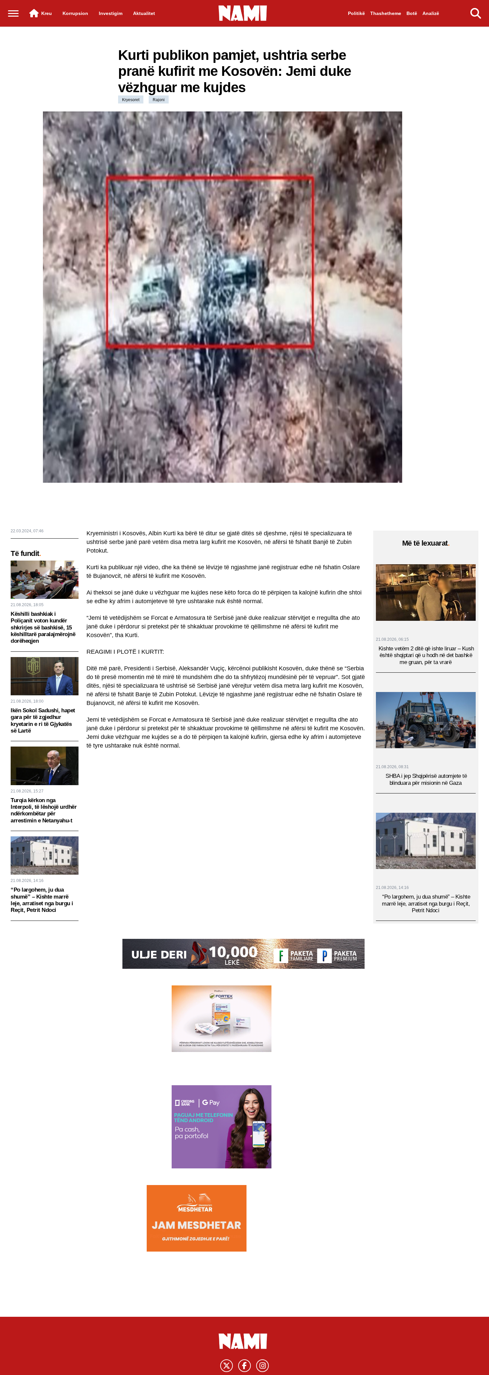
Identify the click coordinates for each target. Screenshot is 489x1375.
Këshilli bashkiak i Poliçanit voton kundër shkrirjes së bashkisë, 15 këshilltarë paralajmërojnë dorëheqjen (43, 627)
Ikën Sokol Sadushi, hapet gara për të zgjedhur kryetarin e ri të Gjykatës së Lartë (43, 720)
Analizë (430, 13)
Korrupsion (75, 13)
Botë (412, 13)
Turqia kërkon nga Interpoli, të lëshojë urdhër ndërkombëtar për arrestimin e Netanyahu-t (44, 810)
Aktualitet (144, 13)
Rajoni (159, 99)
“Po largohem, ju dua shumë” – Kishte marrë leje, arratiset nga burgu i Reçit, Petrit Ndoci (42, 900)
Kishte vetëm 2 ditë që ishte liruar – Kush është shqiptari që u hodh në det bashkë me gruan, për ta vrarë (426, 655)
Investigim (110, 13)
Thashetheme (385, 13)
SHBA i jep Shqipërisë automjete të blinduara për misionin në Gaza (426, 779)
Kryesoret (130, 99)
